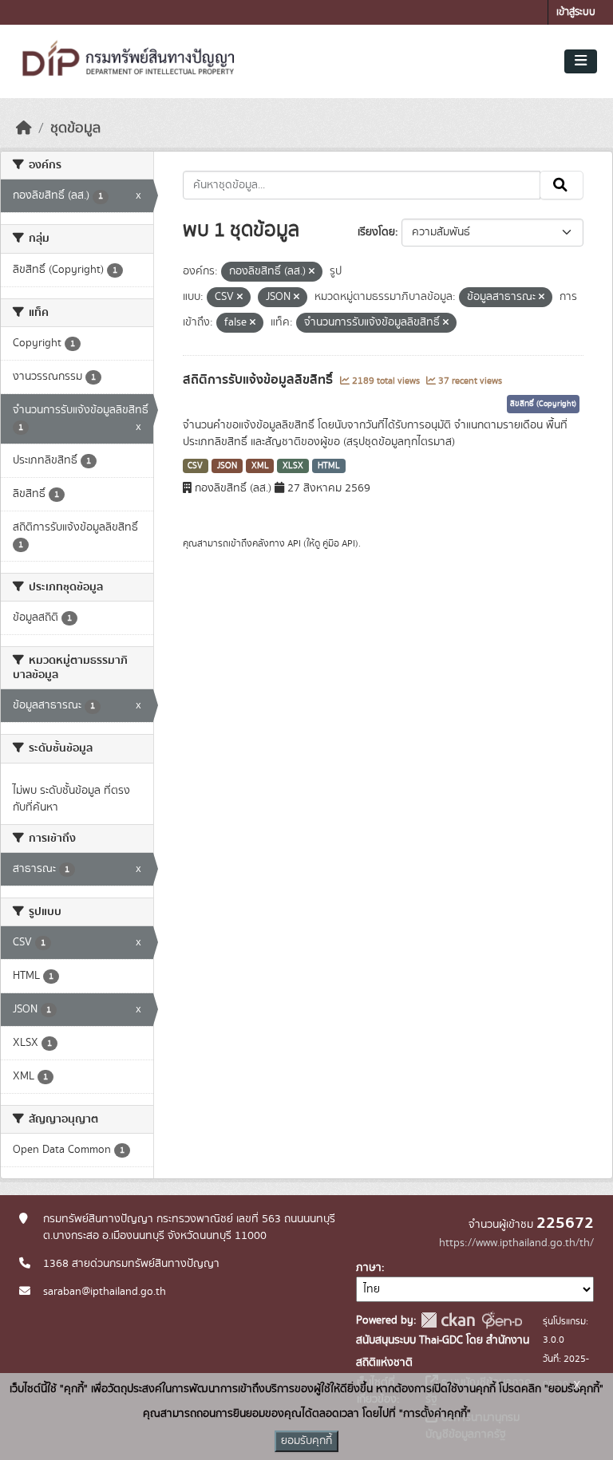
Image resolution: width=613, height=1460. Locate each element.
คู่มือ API (338, 543)
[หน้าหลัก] (24, 128)
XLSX (293, 466)
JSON (227, 466)
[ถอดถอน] (311, 272)
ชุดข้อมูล (75, 128)
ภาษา (369, 1268)
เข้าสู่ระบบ (575, 12)
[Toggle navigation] (580, 61)
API (294, 543)
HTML (329, 466)
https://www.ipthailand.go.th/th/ (516, 1243)
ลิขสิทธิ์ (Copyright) (543, 403)
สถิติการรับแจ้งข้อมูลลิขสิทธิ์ (259, 379)
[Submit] (561, 185)
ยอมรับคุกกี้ (306, 1441)
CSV (195, 466)
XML (260, 466)
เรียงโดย (376, 232)
